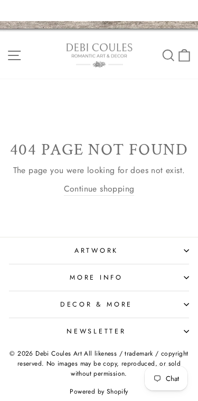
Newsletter (96, 331)
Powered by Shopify (99, 391)
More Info (96, 277)
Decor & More (96, 304)
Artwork (96, 250)
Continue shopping (99, 189)
